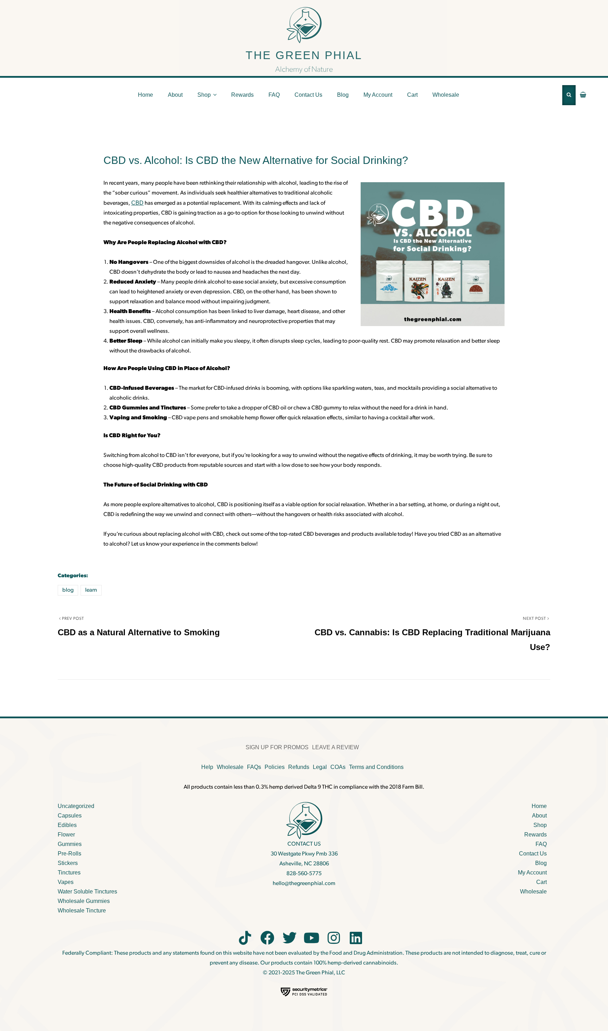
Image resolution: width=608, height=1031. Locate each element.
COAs (338, 767)
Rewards (242, 95)
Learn (91, 590)
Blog (343, 95)
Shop (204, 95)
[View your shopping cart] (583, 95)
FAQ (274, 95)
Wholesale (445, 95)
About (175, 95)
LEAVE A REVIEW (335, 747)
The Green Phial (304, 55)
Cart (412, 95)
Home (145, 95)
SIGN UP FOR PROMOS (277, 747)
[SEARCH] (569, 95)
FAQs (254, 767)
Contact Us (308, 95)
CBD (137, 203)
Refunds (298, 767)
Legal (320, 767)
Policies (275, 767)
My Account (377, 95)
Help (207, 767)
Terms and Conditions (376, 767)
